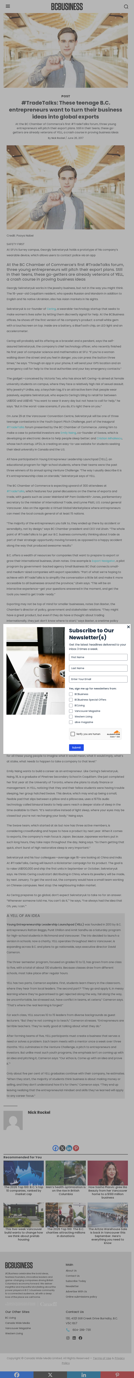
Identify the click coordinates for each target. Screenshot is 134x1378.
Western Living (83, 716)
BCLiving (80, 705)
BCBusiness (81, 694)
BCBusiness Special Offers (90, 699)
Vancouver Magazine (87, 711)
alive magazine (84, 722)
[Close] (128, 627)
